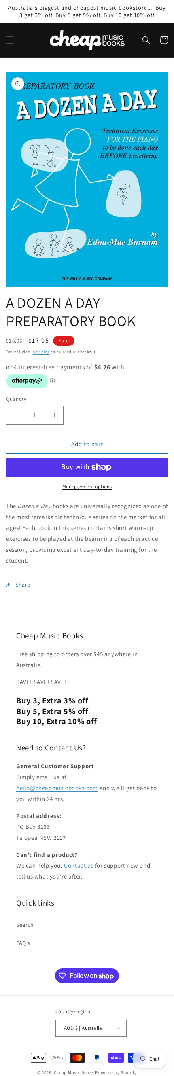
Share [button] (22, 584)
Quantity (16, 399)
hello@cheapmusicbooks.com (57, 788)
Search (25, 924)
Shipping (41, 351)
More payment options (87, 486)
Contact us (78, 865)
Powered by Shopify (116, 1072)
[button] (10, 40)
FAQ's (23, 943)
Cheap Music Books (74, 1072)
